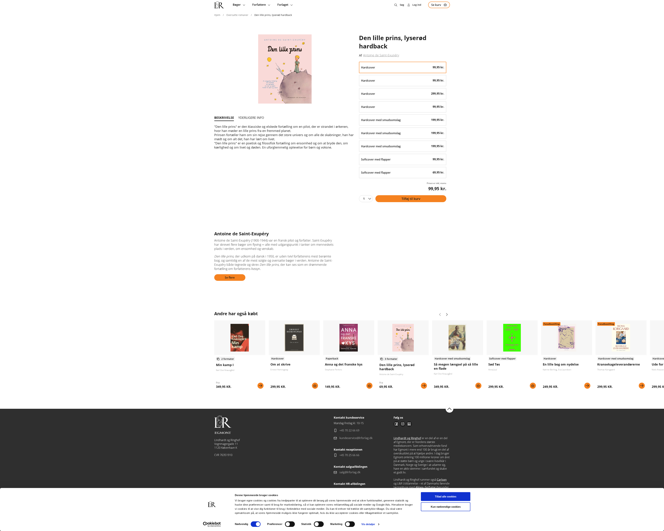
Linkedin (409, 424)
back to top (449, 409)
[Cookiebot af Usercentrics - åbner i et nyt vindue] (212, 524)
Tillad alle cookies (445, 496)
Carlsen (442, 480)
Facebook (396, 424)
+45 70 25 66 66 (349, 455)
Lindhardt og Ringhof (407, 438)
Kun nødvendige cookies (446, 506)
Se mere (260, 386)
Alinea (419, 487)
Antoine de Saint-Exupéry (381, 55)
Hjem (217, 15)
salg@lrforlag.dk (349, 472)
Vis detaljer (368, 524)
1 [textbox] (364, 199)
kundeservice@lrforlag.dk (355, 438)
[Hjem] (219, 4)
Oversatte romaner (237, 15)
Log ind (416, 4)
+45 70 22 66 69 (349, 430)
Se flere (230, 277)
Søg (402, 4)
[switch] (290, 524)
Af (360, 55)
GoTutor (430, 487)
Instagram (402, 424)
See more (239, 355)
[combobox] (366, 198)
